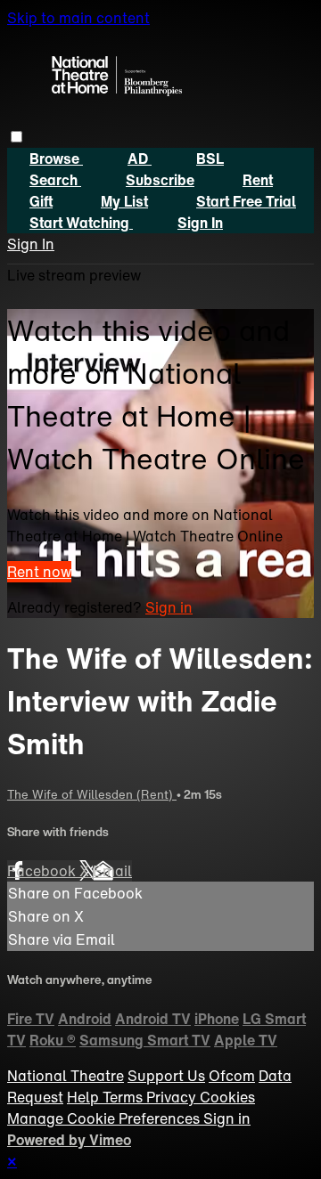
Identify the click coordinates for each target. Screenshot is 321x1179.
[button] (16, 136)
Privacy (173, 1097)
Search (55, 180)
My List (124, 201)
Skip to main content (78, 17)
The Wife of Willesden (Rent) (92, 794)
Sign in (200, 222)
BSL (210, 158)
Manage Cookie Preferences (105, 1118)
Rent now (39, 571)
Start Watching (81, 222)
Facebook (43, 871)
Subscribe (160, 180)
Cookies (227, 1097)
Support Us (166, 1075)
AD (140, 158)
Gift (41, 201)
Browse (56, 158)
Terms (124, 1097)
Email (112, 871)
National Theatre (65, 1075)
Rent (258, 180)
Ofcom (232, 1075)
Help (85, 1097)
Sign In (30, 244)
